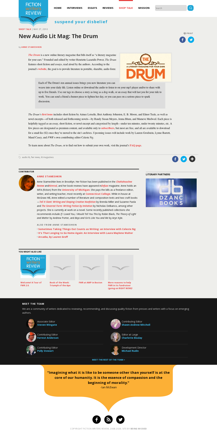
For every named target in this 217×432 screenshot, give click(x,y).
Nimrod (53, 185)
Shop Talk (126, 7)
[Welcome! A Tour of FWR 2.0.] (33, 267)
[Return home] (33, 14)
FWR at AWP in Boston (90, 282)
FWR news (35, 157)
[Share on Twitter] (191, 39)
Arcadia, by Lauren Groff (53, 236)
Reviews (108, 7)
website (42, 69)
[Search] (191, 8)
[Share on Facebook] (182, 39)
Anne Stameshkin (31, 47)
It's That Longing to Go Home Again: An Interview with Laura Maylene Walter (85, 233)
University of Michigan (76, 189)
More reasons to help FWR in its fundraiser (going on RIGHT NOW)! (120, 285)
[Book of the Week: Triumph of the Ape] (62, 267)
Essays (92, 7)
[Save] (192, 159)
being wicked (139, 428)
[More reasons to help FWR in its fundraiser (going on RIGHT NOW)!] (120, 267)
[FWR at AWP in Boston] (91, 267)
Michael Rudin (130, 350)
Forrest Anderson (47, 337)
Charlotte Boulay (132, 337)
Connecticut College (98, 193)
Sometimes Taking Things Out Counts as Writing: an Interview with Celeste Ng (87, 229)
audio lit (26, 157)
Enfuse (104, 185)
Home (58, 7)
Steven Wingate (47, 324)
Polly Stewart (45, 350)
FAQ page (135, 145)
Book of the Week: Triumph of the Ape (60, 284)
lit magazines (47, 157)
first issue (47, 114)
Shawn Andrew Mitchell (136, 324)
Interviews (74, 7)
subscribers (107, 128)
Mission (144, 7)
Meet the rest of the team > (108, 359)
